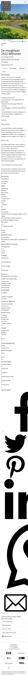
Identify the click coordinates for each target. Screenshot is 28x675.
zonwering (3, 616)
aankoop (9, 616)
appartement (4, 618)
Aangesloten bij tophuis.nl (7, 673)
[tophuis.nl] (8, 668)
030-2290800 (4, 62)
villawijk (19, 616)
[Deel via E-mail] (15, 614)
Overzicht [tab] (4, 68)
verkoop (14, 616)
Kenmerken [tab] (22, 68)
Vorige (4, 40)
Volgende (9, 40)
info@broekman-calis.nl (7, 65)
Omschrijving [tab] (13, 68)
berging (10, 618)
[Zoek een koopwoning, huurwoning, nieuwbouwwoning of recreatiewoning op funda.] (21, 663)
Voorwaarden (11, 674)
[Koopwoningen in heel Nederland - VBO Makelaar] (9, 658)
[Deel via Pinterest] (15, 478)
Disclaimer (4, 674)
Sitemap (15, 673)
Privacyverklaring (22, 673)
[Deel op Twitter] (15, 454)
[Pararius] (21, 653)
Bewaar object (7, 629)
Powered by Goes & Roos (6, 671)
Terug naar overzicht (15, 41)
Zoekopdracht (7, 625)
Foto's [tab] (4, 71)
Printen (25, 41)
